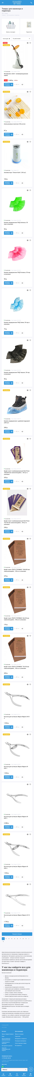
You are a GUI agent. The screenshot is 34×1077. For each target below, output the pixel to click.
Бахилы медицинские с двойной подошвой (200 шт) (17, 421)
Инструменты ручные (7, 1045)
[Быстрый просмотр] (22, 84)
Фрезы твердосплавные (8, 1034)
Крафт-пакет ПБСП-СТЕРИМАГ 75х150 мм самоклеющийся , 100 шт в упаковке (16, 667)
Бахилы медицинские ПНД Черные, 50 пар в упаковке (17, 373)
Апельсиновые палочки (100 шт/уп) (14, 124)
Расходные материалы (20, 1040)
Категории (5, 38)
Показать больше (17, 934)
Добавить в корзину (7, 84)
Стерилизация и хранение (6, 1043)
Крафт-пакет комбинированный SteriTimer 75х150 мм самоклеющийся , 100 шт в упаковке (17, 522)
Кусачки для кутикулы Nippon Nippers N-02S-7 (16, 767)
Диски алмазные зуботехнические (6, 1039)
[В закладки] (30, 43)
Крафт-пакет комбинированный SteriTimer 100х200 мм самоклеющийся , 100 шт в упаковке (17, 472)
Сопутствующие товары (20, 1043)
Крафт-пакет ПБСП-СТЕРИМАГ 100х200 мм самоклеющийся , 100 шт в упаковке (17, 570)
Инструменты (18, 1045)
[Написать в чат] (31, 1069)
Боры (3, 1036)
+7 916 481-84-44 (6, 1058)
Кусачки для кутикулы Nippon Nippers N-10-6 (17, 916)
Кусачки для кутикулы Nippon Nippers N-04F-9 (16, 817)
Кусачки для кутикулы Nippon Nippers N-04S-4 (16, 867)
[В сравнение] (28, 43)
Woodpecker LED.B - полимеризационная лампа (16, 74)
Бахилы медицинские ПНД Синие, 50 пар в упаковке (16, 323)
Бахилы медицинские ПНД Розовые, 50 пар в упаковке (17, 273)
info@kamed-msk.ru (7, 1056)
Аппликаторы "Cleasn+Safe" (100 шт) (15, 172)
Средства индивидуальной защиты (6, 1049)
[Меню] (2, 2)
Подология (17, 1036)
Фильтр (5, 1069)
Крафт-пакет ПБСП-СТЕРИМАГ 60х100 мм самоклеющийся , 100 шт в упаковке (16, 619)
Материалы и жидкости (21, 1038)
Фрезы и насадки (19, 1034)
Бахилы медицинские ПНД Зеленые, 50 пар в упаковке (16, 223)
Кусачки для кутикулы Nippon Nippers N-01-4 (17, 717)
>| (3, 941)
